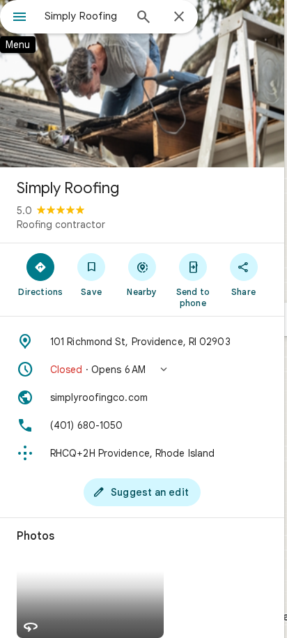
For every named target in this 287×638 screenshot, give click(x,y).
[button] (142, 369)
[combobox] (84, 16)
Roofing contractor (61, 224)
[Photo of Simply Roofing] (142, 83)
